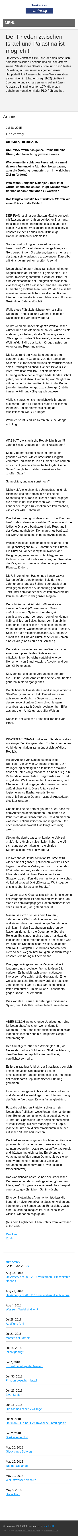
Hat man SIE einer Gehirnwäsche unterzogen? (36, 1423)
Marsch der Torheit (18, 1338)
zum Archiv (13, 1262)
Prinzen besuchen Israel (21, 1380)
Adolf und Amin (15, 1323)
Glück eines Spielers (19, 1451)
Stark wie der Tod (17, 1437)
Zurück (10, 1238)
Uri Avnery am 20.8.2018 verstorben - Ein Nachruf (37, 1295)
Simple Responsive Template (27, 1530)
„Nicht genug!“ (15, 1352)
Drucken (11, 1234)
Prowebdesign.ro (51, 1530)
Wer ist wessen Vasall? (21, 1480)
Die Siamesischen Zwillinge (24, 1409)
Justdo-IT (49, 1526)
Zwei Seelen (14, 1394)
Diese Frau (13, 1494)
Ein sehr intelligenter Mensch (24, 1366)
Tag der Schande (17, 1465)
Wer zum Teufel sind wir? (22, 1309)
